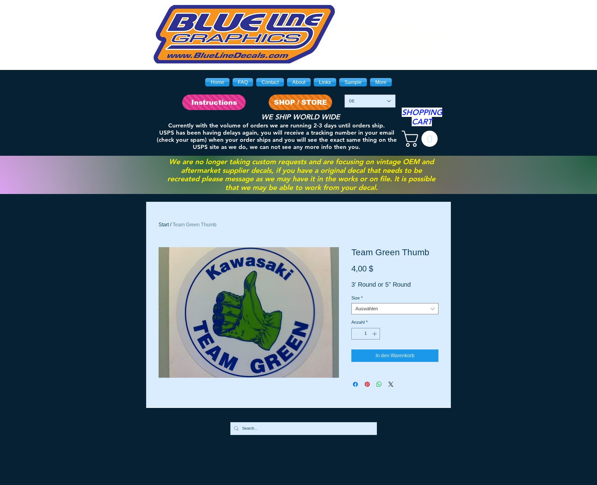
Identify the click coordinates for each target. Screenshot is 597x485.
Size (357, 297)
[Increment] (375, 333)
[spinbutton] (365, 333)
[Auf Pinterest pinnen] (367, 384)
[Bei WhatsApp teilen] (379, 384)
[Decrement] (356, 333)
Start (164, 224)
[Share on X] (391, 384)
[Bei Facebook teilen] (355, 384)
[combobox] (394, 308)
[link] (422, 139)
